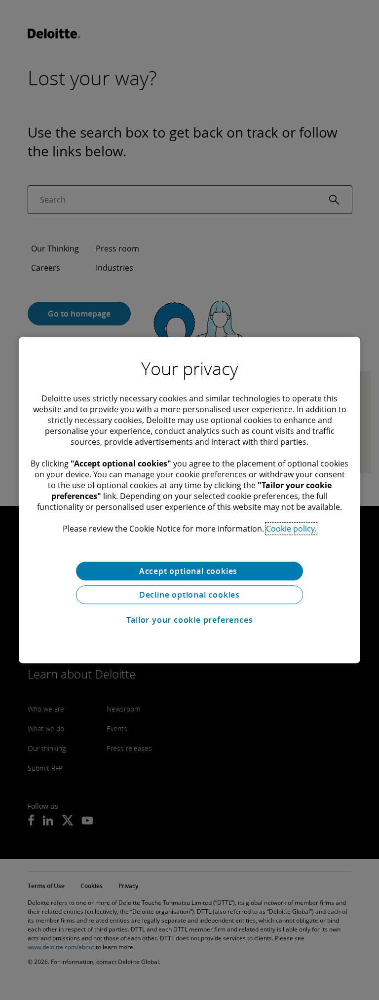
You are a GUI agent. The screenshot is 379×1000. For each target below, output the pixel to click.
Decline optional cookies (189, 594)
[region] (189, 500)
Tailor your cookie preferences (189, 619)
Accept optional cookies (189, 571)
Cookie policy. (291, 528)
